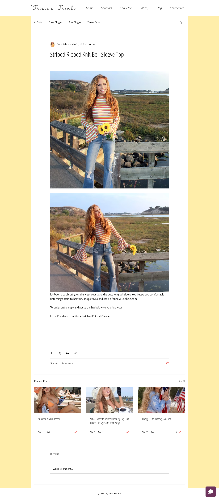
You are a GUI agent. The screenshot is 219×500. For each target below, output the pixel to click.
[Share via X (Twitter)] (59, 353)
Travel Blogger (55, 22)
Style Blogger (75, 22)
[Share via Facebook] (51, 353)
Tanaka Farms (94, 22)
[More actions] (167, 44)
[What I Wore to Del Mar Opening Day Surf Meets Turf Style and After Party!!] (109, 400)
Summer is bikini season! (49, 419)
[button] (180, 22)
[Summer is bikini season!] (57, 400)
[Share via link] (75, 353)
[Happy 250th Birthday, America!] (161, 400)
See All (182, 380)
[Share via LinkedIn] (67, 353)
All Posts (38, 22)
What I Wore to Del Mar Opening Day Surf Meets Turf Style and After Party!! (109, 421)
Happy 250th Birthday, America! (157, 419)
